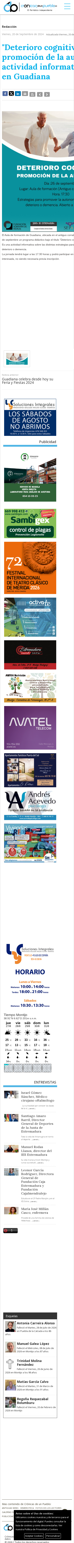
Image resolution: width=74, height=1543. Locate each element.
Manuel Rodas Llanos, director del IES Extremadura (36, 1148)
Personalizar (53, 1535)
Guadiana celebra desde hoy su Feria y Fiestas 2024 (27, 378)
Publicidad (8, 1514)
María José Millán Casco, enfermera (34, 1208)
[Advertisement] (37, 301)
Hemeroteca (27, 1505)
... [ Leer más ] (31, 1106)
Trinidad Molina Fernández (29, 1360)
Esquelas (12, 1314)
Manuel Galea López (33, 1341)
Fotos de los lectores (48, 1505)
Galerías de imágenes (13, 1510)
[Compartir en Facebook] (5, 93)
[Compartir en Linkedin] (18, 93)
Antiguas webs (10, 1505)
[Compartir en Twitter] (11, 93)
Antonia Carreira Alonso (36, 1321)
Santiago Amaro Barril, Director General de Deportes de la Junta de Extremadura (37, 1121)
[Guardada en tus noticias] (32, 93)
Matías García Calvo (32, 1379)
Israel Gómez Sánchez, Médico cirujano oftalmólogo (37, 1094)
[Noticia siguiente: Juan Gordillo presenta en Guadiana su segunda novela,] (45, 93)
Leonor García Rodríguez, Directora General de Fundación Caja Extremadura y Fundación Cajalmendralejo (37, 1179)
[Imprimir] (25, 93)
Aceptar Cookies (34, 1535)
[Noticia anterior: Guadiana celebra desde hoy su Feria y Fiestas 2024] (39, 93)
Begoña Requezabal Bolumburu (32, 1398)
